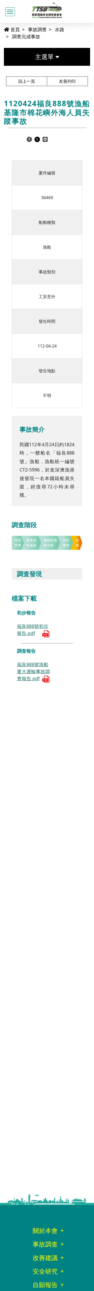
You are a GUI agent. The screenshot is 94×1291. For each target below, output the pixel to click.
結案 (77, 542)
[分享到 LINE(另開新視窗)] (45, 139)
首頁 (14, 29)
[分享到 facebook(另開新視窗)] (29, 139)
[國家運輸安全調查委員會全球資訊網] (47, 9)
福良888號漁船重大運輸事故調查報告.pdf (33, 671)
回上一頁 (26, 81)
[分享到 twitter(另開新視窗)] (37, 139)
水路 (59, 29)
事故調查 (37, 29)
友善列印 (67, 81)
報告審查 (66, 542)
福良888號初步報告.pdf (32, 629)
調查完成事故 (26, 36)
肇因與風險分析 (50, 542)
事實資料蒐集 (31, 542)
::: (1, 29)
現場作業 (17, 542)
